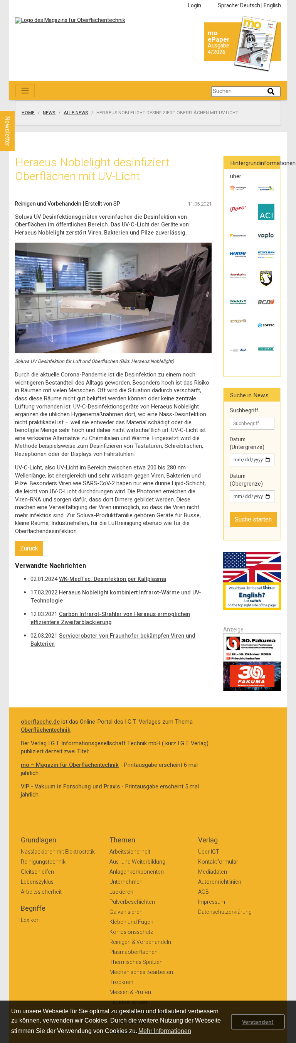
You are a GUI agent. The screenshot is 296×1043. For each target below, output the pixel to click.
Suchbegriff (244, 411)
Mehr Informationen (164, 1031)
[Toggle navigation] (25, 90)
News (49, 113)
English (272, 6)
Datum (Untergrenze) (247, 443)
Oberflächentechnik (46, 730)
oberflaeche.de (40, 722)
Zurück (29, 548)
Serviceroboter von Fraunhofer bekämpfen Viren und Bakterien (112, 640)
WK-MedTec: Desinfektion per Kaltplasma (112, 579)
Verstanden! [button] (258, 1022)
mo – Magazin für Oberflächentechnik (70, 765)
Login (194, 6)
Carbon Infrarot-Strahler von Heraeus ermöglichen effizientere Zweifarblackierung (110, 618)
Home (28, 113)
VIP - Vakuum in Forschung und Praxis (70, 787)
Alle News (76, 113)
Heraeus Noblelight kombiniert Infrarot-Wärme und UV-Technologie (115, 597)
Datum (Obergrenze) (246, 480)
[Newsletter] (20, 103)
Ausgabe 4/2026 (218, 49)
